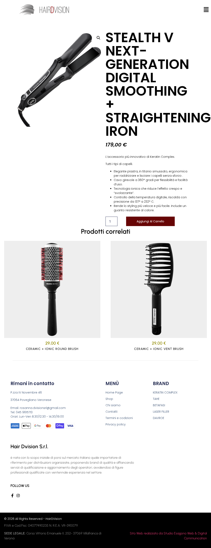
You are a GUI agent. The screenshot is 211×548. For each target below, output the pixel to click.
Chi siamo (113, 405)
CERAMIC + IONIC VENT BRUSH (159, 349)
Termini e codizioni (119, 418)
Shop (109, 399)
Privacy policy (116, 424)
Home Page (114, 392)
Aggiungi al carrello (150, 221)
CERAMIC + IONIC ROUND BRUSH (52, 349)
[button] (98, 38)
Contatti (111, 412)
